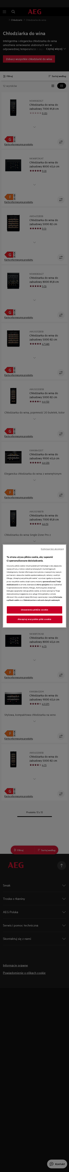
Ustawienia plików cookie (34, 610)
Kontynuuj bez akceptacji (52, 549)
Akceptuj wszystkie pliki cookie (34, 619)
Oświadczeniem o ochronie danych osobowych (41, 600)
